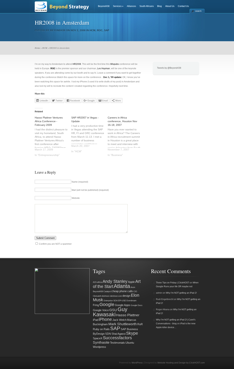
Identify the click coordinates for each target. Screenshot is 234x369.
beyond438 (57, 30)
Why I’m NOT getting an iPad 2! (181, 293)
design (126, 295)
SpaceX (97, 338)
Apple (131, 281)
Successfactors (117, 338)
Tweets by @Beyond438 (169, 68)
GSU (113, 310)
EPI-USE (122, 300)
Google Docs (136, 305)
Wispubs (114, 64)
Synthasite (101, 342)
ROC (100, 30)
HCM (92, 30)
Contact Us (183, 6)
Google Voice (101, 310)
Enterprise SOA (111, 300)
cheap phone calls (122, 291)
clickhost (105, 296)
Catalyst (107, 291)
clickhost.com (116, 296)
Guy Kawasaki (110, 311)
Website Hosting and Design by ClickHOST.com (181, 363)
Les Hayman (103, 68)
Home (37, 47)
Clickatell (97, 296)
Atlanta (122, 286)
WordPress (137, 363)
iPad (95, 319)
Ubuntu (129, 342)
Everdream (131, 300)
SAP (106, 30)
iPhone (105, 319)
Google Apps (122, 305)
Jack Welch (119, 319)
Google (106, 304)
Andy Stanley (115, 281)
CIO (135, 291)
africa (99, 282)
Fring (96, 305)
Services (118, 6)
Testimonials (117, 342)
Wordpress (99, 346)
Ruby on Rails (101, 329)
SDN (108, 333)
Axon (133, 287)
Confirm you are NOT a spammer (55, 244)
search (198, 11)
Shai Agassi (119, 333)
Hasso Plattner (127, 315)
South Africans (146, 6)
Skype (132, 333)
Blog (159, 6)
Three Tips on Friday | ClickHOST (172, 282)
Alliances (131, 6)
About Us (169, 6)
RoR (140, 324)
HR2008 (77, 64)
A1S (95, 282)
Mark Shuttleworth (122, 324)
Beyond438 (104, 6)
